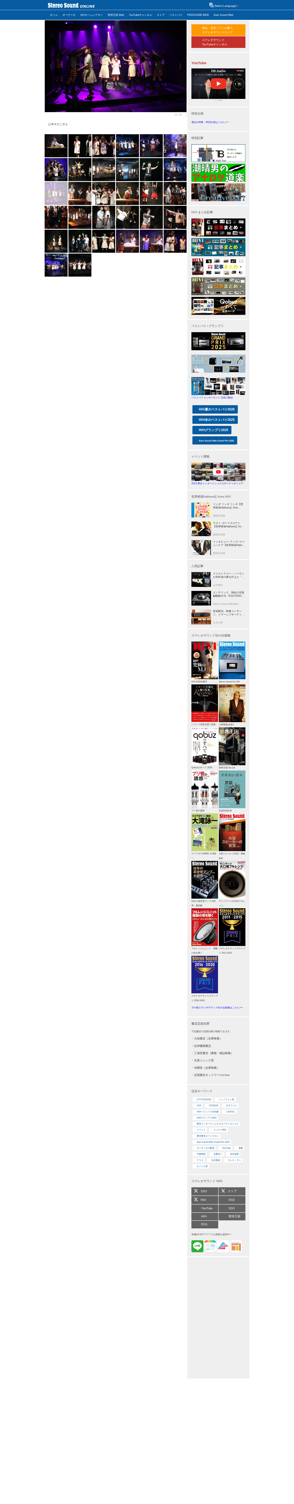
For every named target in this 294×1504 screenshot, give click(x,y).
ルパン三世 (202, 1166)
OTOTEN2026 (204, 1099)
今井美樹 (215, 1160)
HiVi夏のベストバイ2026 (217, 409)
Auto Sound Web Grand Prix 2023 (213, 1142)
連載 (241, 1148)
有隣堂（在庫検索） (206, 1067)
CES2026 (213, 1105)
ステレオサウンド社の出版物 (210, 635)
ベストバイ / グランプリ (207, 326)
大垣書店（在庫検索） (208, 1038)
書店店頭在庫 (200, 1023)
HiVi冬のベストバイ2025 (217, 419)
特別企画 (197, 113)
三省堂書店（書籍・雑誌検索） (213, 1053)
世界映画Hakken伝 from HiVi (211, 496)
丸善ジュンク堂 (204, 1060)
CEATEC (230, 1111)
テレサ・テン (234, 1160)
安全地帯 (234, 1154)
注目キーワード (201, 1091)
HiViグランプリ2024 (206, 1117)
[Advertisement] (218, 1318)
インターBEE (219, 1130)
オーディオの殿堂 (205, 1148)
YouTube (226, 1148)
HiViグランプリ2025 (213, 430)
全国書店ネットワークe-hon (212, 1075)
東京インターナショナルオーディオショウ (218, 1123)
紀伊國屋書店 (202, 1045)
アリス (200, 1160)
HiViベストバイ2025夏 (208, 1111)
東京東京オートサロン (208, 1136)
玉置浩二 (217, 1154)
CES (199, 1105)
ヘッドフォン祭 (226, 1099)
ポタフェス (231, 1105)
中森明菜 (201, 1154)
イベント (201, 1130)
